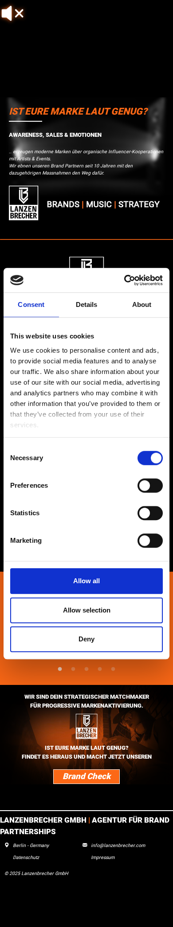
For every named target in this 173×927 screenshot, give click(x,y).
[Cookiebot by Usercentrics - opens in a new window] (124, 280)
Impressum (102, 857)
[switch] (150, 485)
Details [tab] (87, 304)
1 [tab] (59, 669)
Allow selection (86, 610)
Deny (86, 639)
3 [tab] (86, 669)
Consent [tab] (31, 304)
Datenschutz (26, 857)
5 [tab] (113, 669)
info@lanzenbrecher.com (118, 845)
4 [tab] (99, 669)
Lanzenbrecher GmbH (44, 820)
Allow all (86, 581)
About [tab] (142, 304)
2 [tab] (73, 669)
